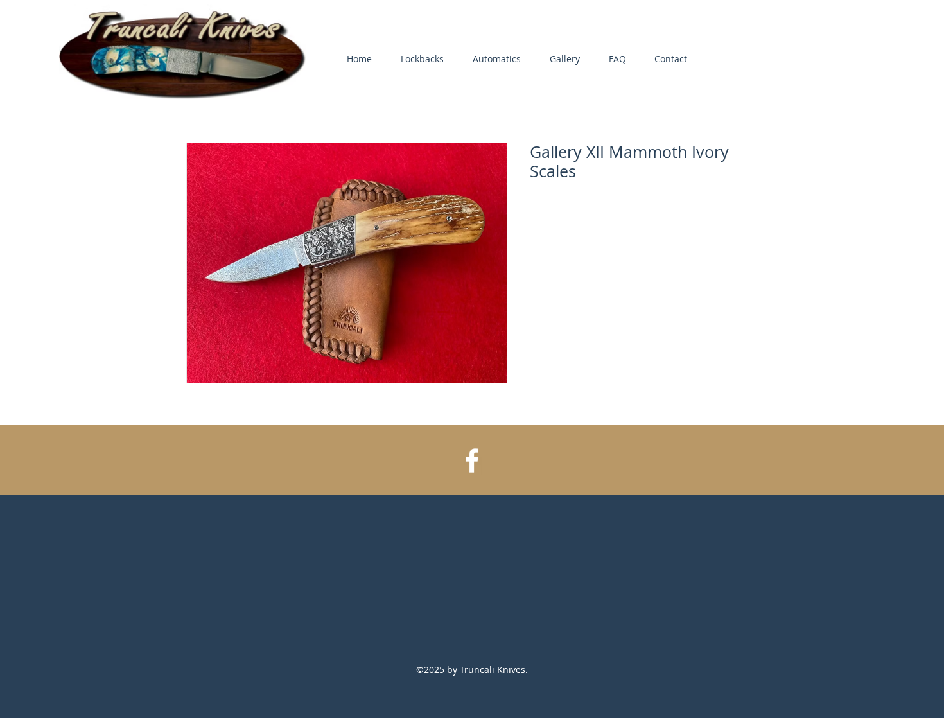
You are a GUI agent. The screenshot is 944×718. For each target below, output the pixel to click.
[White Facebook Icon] (472, 460)
